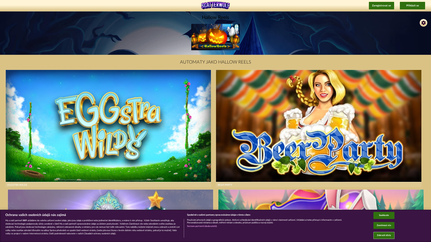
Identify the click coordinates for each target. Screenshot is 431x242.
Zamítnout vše (384, 225)
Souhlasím (384, 215)
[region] (215, 226)
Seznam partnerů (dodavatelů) (202, 226)
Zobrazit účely (384, 235)
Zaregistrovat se (381, 5)
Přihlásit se (412, 5)
